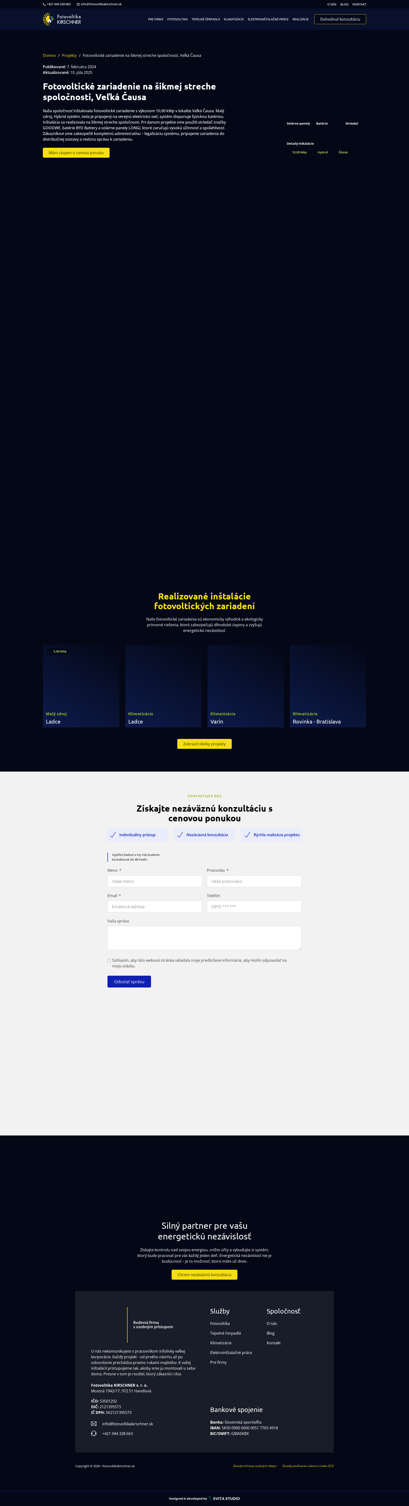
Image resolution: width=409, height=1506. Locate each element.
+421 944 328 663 (59, 4)
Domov (49, 55)
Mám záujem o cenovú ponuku (76, 152)
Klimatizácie (234, 19)
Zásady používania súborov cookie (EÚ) (308, 1466)
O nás (331, 4)
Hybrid (323, 152)
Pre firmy (155, 19)
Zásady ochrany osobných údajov (255, 1466)
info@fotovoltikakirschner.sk (101, 4)
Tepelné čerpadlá (206, 19)
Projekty (69, 55)
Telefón (213, 896)
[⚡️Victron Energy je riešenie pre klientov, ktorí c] (332, 1176)
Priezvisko (216, 870)
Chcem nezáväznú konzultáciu (204, 1274)
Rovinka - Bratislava (317, 721)
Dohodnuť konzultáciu (340, 19)
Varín (216, 721)
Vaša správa (118, 921)
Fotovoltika (177, 19)
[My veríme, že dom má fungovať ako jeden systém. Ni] (383, 1176)
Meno (112, 870)
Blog (344, 4)
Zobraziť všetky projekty (204, 743)
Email (112, 896)
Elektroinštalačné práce (268, 19)
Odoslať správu (129, 981)
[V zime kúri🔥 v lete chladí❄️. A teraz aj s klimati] (281, 1176)
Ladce (53, 721)
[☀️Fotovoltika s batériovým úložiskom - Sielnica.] (76, 1176)
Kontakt (359, 4)
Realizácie (301, 19)
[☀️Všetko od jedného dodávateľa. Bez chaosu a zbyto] (127, 1176)
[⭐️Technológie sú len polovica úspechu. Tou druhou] (178, 1176)
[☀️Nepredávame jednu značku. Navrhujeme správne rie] (25, 1176)
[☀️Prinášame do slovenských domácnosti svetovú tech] (230, 1176)
